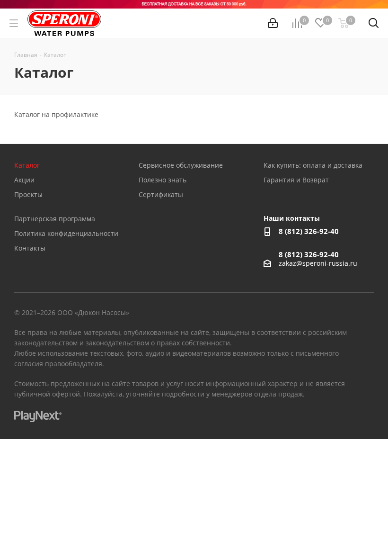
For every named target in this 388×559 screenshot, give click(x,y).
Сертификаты (161, 194)
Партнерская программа (54, 218)
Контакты (29, 247)
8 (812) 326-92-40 (309, 231)
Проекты (28, 194)
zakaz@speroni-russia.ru (318, 263)
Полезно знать (162, 179)
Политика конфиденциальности (66, 233)
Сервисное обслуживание (181, 165)
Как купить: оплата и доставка (313, 165)
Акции (24, 179)
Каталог (27, 165)
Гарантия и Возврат (296, 179)
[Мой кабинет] (273, 23)
